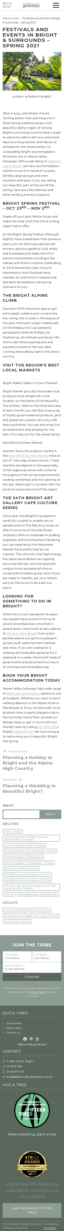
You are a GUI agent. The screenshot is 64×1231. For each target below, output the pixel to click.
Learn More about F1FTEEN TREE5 (32, 1210)
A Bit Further (12, 831)
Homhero (50, 1228)
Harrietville (31, 868)
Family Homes (40, 910)
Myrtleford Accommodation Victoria (27, 880)
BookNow (7, 5)
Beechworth (12, 868)
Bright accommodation (23, 693)
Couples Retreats (15, 910)
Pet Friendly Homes (17, 921)
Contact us (13, 1032)
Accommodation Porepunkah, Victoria (28, 862)
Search (8, 805)
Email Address (14, 965)
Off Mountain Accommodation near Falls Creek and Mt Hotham (30, 887)
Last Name (40, 954)
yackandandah (48, 894)
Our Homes (13, 1023)
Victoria (9, 894)
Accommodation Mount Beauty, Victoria (30, 851)
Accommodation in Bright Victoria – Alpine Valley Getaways (27, 838)
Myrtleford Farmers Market (28, 455)
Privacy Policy (37, 992)
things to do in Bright (21, 633)
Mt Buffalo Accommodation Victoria (27, 874)
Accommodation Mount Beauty (24, 845)
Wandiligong (26, 894)
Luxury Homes (48, 916)
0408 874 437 (23, 731)
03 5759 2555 (47, 727)
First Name (11, 954)
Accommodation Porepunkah (23, 857)
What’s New (11, 18)
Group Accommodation (19, 916)
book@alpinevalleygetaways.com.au (29, 1076)
